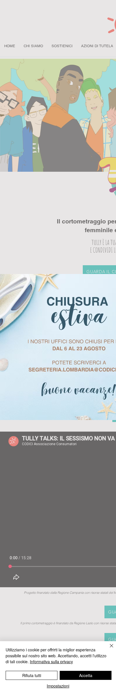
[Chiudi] (108, 649)
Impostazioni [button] (58, 686)
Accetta (85, 675)
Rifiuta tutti (31, 675)
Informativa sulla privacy (51, 661)
